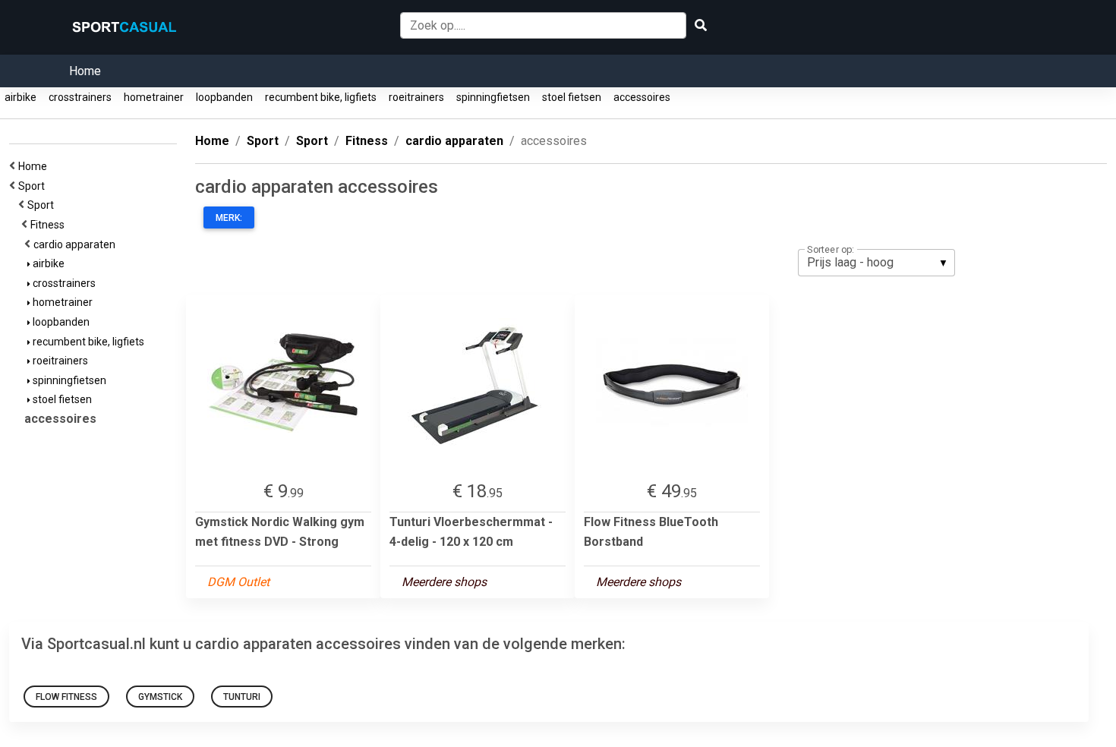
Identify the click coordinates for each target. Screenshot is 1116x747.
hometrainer (153, 97)
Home (85, 71)
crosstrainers (80, 97)
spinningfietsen (493, 97)
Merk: (229, 218)
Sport (33, 186)
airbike (20, 97)
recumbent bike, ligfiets (320, 97)
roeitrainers (416, 97)
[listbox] (876, 262)
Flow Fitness (66, 697)
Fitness (49, 225)
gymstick (160, 697)
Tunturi (241, 697)
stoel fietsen (572, 97)
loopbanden (224, 97)
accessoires (642, 97)
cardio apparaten (76, 244)
